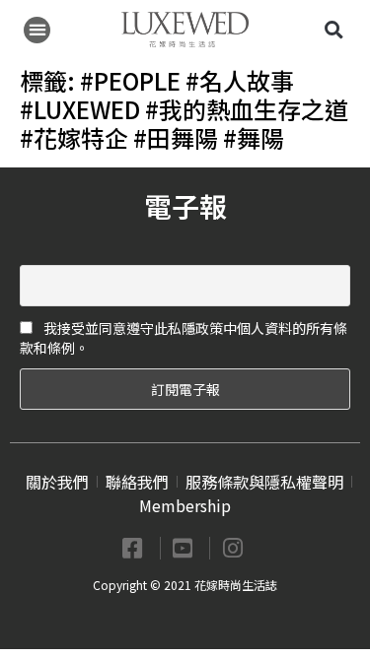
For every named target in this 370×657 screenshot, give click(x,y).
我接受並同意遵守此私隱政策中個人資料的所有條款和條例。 (183, 338)
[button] (37, 30)
